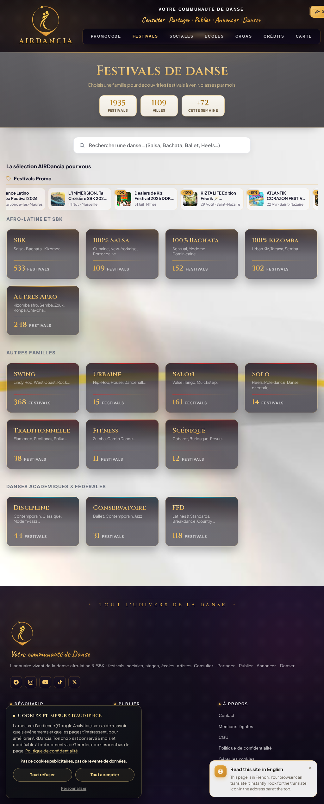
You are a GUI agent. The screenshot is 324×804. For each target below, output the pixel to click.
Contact (226, 715)
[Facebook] (16, 682)
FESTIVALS (145, 36)
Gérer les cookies (236, 759)
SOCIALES (182, 36)
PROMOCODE (106, 36)
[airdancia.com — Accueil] (22, 633)
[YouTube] (45, 682)
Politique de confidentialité (245, 748)
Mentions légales (236, 726)
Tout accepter (104, 774)
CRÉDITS (274, 36)
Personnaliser (73, 788)
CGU (223, 737)
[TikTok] (60, 682)
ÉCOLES (214, 36)
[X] (74, 682)
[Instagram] (31, 682)
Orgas (243, 36)
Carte (304, 36)
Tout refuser (42, 774)
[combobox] (162, 145)
